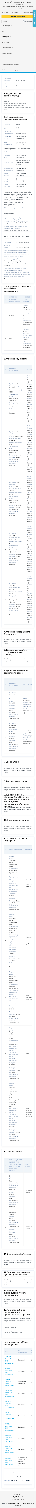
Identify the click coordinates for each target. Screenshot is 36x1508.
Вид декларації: (7, 25)
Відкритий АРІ (16, 12)
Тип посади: (5, 42)
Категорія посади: (8, 48)
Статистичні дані (28, 12)
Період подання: (7, 53)
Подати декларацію (18, 16)
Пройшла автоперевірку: (10, 70)
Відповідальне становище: (10, 64)
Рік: (3, 31)
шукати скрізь (29, 21)
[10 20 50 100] (17, 1472)
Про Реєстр (5, 12)
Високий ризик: (7, 59)
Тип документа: (7, 37)
